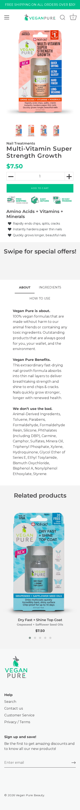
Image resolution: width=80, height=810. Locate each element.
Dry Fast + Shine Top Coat (40, 620)
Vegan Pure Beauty (30, 795)
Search (10, 702)
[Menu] (7, 17)
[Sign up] (73, 763)
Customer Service (19, 715)
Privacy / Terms (17, 722)
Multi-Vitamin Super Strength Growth (39, 152)
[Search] (62, 18)
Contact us (13, 708)
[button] (29, 638)
